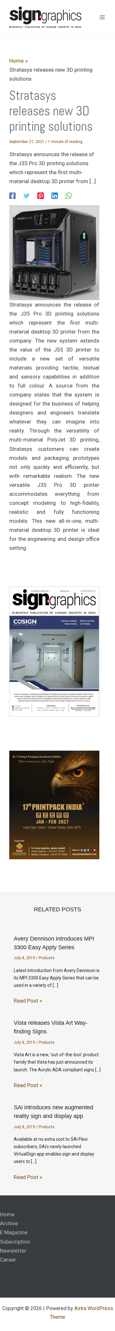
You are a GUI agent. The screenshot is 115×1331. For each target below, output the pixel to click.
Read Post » (28, 1000)
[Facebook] (12, 195)
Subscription (15, 1241)
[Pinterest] (40, 195)
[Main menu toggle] (102, 17)
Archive (9, 1223)
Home (7, 1214)
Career (8, 1259)
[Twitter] (26, 195)
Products (47, 958)
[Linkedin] (54, 195)
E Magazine (13, 1232)
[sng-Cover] (54, 651)
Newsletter (13, 1250)
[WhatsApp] (68, 195)
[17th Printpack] (54, 804)
